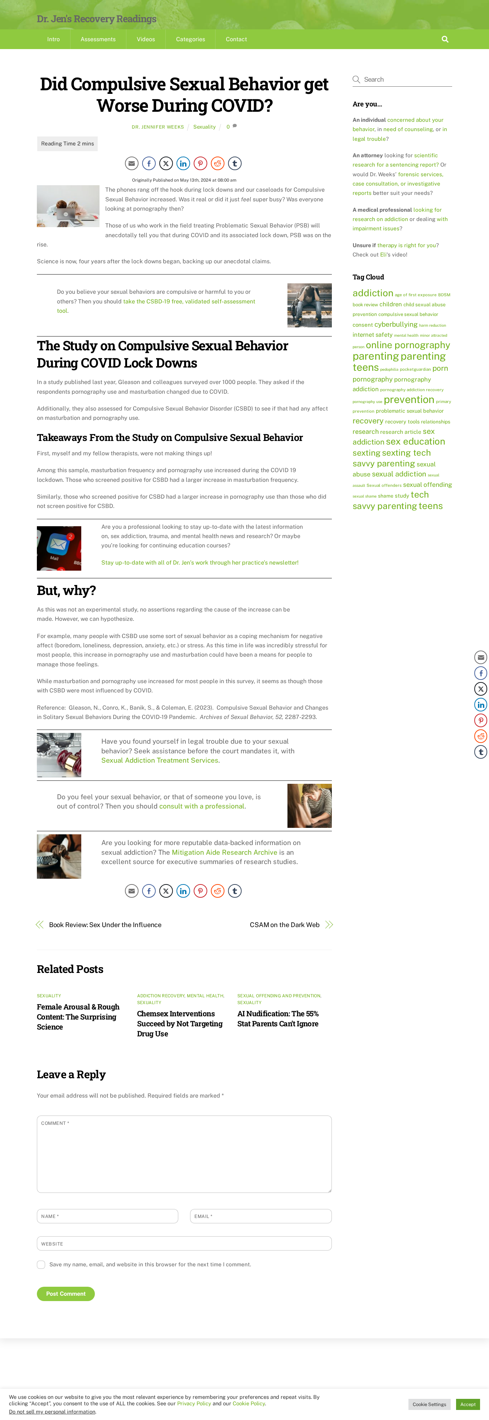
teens (430, 505)
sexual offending (427, 484)
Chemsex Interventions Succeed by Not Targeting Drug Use (179, 1023)
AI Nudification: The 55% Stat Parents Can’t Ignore (278, 1018)
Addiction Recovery (160, 995)
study (402, 496)
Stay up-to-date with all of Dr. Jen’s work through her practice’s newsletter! (200, 562)
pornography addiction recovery (412, 389)
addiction (373, 292)
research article (400, 431)
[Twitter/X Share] (166, 163)
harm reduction (432, 325)
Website (52, 1244)
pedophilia (389, 369)
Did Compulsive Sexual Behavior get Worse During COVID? (184, 94)
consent (363, 325)
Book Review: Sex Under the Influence (105, 925)
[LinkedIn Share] (183, 163)
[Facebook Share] (149, 163)
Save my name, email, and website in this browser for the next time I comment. (150, 1264)
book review (365, 304)
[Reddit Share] (217, 163)
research (366, 431)
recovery (368, 420)
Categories (190, 39)
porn (440, 368)
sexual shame (365, 496)
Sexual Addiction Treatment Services (159, 760)
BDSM (444, 294)
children (390, 304)
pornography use (367, 401)
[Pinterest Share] (200, 163)
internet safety (373, 334)
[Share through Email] (132, 163)
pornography (373, 379)
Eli (383, 254)
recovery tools (402, 421)
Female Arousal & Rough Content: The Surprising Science (78, 1017)
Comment (55, 1123)
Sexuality (204, 127)
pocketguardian (415, 369)
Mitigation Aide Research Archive (224, 852)
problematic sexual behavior (410, 411)
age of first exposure (416, 294)
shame (385, 496)
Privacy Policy (194, 1403)
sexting (367, 452)
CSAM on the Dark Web (285, 925)
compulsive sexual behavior (408, 314)
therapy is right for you (406, 245)
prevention (409, 399)
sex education (415, 441)
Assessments (98, 39)
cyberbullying (396, 324)
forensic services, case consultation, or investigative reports (398, 183)
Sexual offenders (384, 485)
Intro (53, 39)
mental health (406, 335)
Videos (146, 39)
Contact (236, 39)
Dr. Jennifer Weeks (158, 127)
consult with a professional (202, 806)
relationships (435, 421)
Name (50, 1216)
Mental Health (205, 995)
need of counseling (408, 129)
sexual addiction (399, 474)
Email (203, 1216)
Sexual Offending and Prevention (278, 995)
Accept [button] (468, 1404)
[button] (480, 766)
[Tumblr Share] (235, 163)
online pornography (408, 344)
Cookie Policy (249, 1403)
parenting (376, 356)
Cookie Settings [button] (429, 1404)
